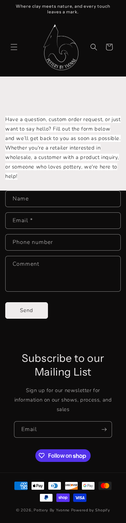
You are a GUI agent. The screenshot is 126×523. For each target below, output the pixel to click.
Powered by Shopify (90, 510)
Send (26, 310)
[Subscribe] (104, 429)
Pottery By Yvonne (52, 510)
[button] (14, 47)
